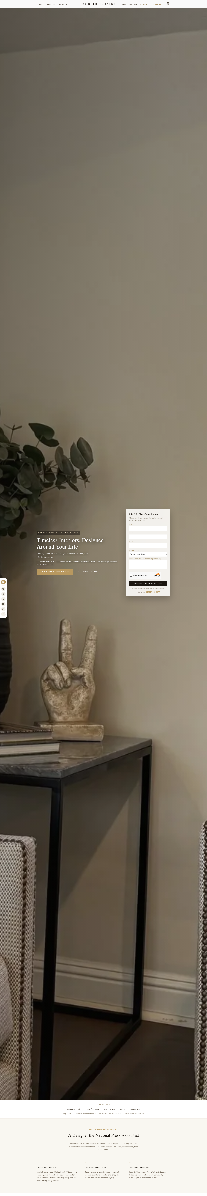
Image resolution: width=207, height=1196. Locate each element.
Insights (133, 4)
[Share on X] (3, 599)
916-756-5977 (157, 4)
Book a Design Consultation (55, 571)
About (41, 4)
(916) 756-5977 (153, 592)
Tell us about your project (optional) (145, 559)
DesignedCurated (98, 3)
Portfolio (62, 4)
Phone (131, 541)
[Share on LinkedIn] (3, 604)
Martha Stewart (93, 1109)
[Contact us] (3, 582)
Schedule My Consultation (148, 584)
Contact (144, 4)
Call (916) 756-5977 (87, 572)
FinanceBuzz (135, 1109)
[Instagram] (168, 4)
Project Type (134, 550)
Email (131, 533)
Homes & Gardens (74, 1109)
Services (51, 4)
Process (122, 4)
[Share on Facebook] (3, 594)
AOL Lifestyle (109, 1109)
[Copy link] (3, 614)
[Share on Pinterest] (3, 589)
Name (131, 524)
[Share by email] (3, 609)
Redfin (122, 1109)
